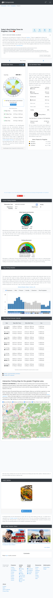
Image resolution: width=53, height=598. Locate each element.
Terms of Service (6, 589)
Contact (4, 586)
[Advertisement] (26, 17)
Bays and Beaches (8, 402)
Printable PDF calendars (9, 375)
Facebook (30, 568)
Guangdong (13, 5)
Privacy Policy (6, 591)
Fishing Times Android (21, 570)
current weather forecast (7, 139)
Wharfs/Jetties (28, 402)
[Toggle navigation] (50, 2)
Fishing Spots (3, 5)
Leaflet (38, 437)
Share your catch (27, 511)
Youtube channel (13, 518)
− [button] (4, 407)
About (4, 587)
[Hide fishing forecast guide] (50, 35)
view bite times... (19, 45)
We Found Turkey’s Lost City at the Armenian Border (39, 543)
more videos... (47, 547)
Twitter (29, 573)
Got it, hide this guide (45, 55)
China (8, 5)
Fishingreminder (9, 2)
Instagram (30, 570)
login (7, 555)
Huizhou (28, 37)
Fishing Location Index (37, 577)
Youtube (30, 572)
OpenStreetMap (43, 437)
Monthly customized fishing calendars (12, 373)
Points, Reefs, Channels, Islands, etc (41, 402)
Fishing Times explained (37, 569)
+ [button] (4, 405)
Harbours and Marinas (18, 402)
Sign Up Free (13, 104)
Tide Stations (14, 570)
